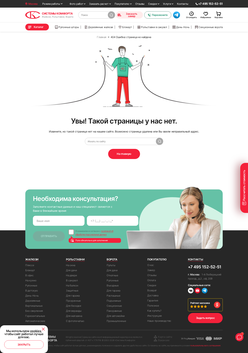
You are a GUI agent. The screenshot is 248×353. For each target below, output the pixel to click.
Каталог (39, 27)
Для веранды (73, 310)
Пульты (111, 265)
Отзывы (139, 3)
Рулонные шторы (69, 27)
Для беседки (73, 305)
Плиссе (29, 265)
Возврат (152, 290)
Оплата (151, 280)
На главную (124, 153)
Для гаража (73, 295)
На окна (70, 265)
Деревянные (32, 300)
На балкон (72, 285)
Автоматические (35, 321)
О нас (150, 265)
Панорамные (114, 310)
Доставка (152, 295)
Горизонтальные (35, 316)
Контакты (182, 3)
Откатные (112, 275)
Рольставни (75, 259)
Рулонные (31, 285)
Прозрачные (73, 300)
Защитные (72, 290)
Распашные (113, 295)
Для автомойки (116, 316)
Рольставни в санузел (154, 27)
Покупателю (122, 3)
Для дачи (71, 270)
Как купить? (154, 310)
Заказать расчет (98, 3)
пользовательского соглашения (205, 345)
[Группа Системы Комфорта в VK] (191, 291)
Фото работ (76, 3)
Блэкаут (127, 27)
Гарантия (152, 300)
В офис (29, 275)
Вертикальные (34, 305)
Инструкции (154, 315)
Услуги (167, 3)
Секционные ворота (211, 27)
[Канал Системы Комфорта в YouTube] (197, 291)
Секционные (114, 305)
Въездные (113, 285)
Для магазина (74, 316)
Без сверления (34, 310)
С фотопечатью (75, 321)
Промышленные (116, 321)
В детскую (31, 290)
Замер (151, 270)
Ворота (112, 259)
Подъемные (114, 300)
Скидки (152, 3)
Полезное (153, 305)
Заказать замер (131, 15)
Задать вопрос (205, 318)
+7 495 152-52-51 (204, 266)
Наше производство (159, 320)
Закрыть (24, 344)
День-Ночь (182, 27)
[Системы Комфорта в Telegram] (204, 291)
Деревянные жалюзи (100, 27)
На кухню (30, 280)
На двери (71, 275)
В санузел (72, 280)
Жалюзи (31, 259)
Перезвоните (160, 15)
